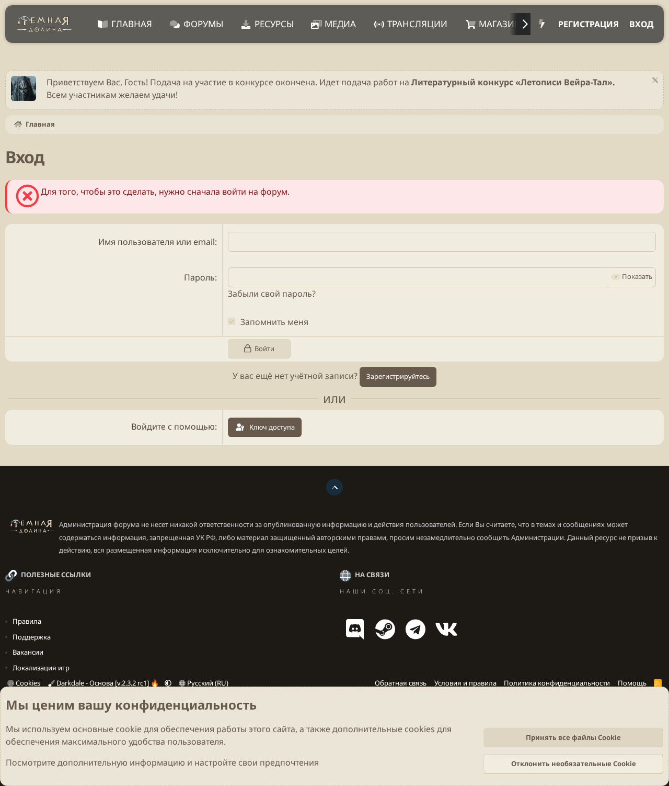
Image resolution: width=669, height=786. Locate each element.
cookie (129, 729)
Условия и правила (465, 683)
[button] (168, 683)
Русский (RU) (207, 683)
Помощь (632, 683)
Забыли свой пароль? (272, 293)
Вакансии (28, 652)
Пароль (199, 277)
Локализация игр (41, 667)
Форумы (203, 24)
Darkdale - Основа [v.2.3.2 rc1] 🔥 (107, 683)
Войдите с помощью (173, 426)
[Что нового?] (541, 24)
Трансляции (417, 24)
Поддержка (32, 637)
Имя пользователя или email (156, 242)
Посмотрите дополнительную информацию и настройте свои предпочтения (162, 762)
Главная (131, 24)
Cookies (27, 683)
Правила (27, 621)
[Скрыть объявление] (653, 81)
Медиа (340, 24)
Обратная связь (400, 683)
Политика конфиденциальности (557, 683)
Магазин (500, 24)
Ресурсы (274, 24)
